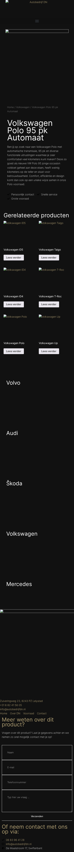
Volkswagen (23, 107)
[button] (37, 21)
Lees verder (13, 257)
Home (10, 107)
